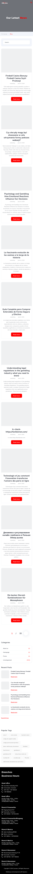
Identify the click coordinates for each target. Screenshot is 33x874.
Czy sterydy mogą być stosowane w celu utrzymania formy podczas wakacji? (16, 136)
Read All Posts (5, 718)
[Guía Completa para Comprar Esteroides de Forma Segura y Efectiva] (16, 294)
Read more (16, 99)
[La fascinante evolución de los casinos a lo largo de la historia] (16, 237)
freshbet (25, 746)
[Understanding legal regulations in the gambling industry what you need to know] (16, 353)
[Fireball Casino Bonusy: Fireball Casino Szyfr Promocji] (16, 60)
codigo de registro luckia (9, 739)
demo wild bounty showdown (11, 746)
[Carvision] (4, 3)
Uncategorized (7, 660)
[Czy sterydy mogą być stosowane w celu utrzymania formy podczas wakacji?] (16, 117)
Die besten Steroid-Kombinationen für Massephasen (16, 597)
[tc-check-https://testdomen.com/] (16, 414)
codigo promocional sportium (10, 742)
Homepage (4, 34)
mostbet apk (17, 758)
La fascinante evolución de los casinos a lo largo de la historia (16, 255)
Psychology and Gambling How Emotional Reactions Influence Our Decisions (16, 196)
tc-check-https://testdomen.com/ (16, 430)
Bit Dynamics (24, 871)
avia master (14, 735)
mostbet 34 (6, 758)
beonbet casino (25, 735)
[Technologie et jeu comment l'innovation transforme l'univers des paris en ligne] (16, 460)
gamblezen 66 (7, 754)
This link (27, 758)
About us (5, 648)
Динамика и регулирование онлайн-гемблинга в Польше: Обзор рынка (16, 535)
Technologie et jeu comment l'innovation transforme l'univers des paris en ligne (16, 478)
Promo (5, 656)
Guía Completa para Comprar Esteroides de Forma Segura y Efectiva (16, 312)
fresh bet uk (6, 750)
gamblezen (17, 750)
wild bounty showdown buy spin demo (13, 761)
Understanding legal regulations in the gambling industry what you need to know (16, 372)
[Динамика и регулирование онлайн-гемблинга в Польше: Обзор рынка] (16, 517)
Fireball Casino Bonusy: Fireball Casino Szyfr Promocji (16, 78)
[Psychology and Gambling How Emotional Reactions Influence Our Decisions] (16, 179)
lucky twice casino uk (20, 754)
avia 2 (4, 735)
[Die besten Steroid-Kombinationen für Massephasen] (16, 580)
